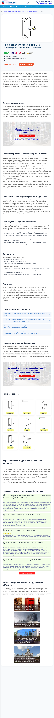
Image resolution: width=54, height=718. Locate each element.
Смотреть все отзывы (27, 573)
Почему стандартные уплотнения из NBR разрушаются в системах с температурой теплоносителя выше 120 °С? (24, 320)
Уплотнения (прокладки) (23, 11)
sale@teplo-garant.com (45, 3)
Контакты (36, 6)
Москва (26, 3)
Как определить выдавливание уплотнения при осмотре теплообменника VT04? (25, 314)
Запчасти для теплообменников (10, 11)
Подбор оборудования (17, 6)
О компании (28, 6)
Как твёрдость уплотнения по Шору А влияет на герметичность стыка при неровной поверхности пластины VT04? (26, 326)
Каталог (5, 6)
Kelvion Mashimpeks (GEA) (34, 11)
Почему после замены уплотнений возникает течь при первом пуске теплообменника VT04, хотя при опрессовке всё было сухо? (24, 332)
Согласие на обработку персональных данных (30, 139)
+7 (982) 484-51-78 (45, 2)
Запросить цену (27, 64)
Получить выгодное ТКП (27, 135)
